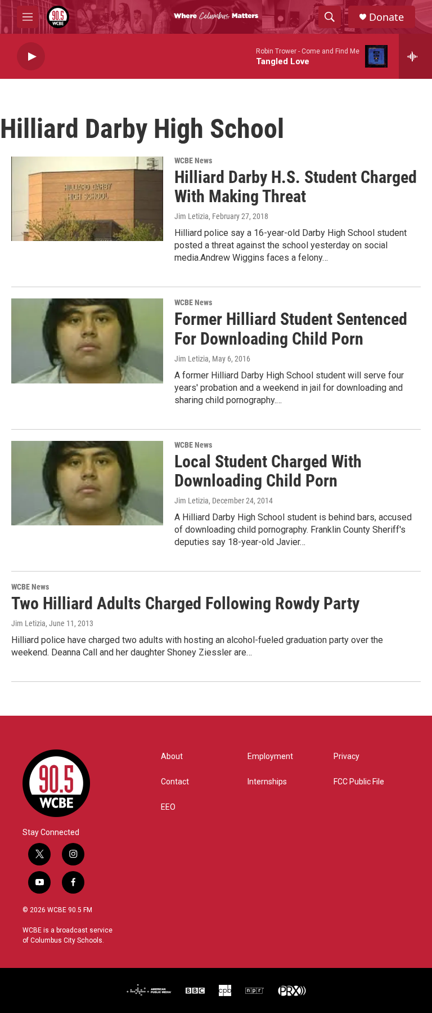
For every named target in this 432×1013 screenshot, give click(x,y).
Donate (386, 17)
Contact (175, 782)
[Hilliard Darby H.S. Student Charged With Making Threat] (87, 199)
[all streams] (415, 56)
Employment (270, 756)
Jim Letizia (191, 216)
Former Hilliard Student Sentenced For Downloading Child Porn (290, 329)
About (172, 756)
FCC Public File (359, 782)
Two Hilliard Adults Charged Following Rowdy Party (185, 603)
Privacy (346, 756)
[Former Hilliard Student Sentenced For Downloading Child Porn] (87, 340)
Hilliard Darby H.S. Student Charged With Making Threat (295, 187)
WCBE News (193, 160)
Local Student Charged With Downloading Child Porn (268, 471)
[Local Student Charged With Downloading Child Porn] (87, 483)
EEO (168, 807)
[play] (31, 56)
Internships (267, 782)
